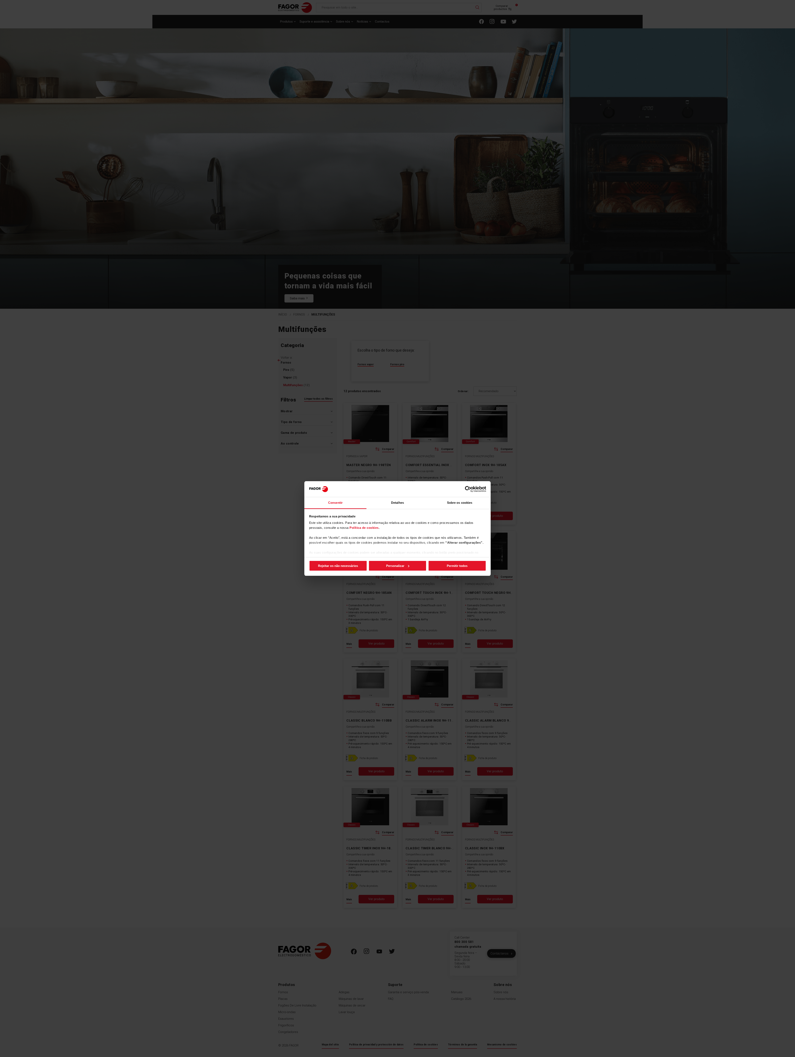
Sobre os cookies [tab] (459, 502)
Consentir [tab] (335, 502)
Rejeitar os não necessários (338, 566)
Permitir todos (457, 566)
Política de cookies (364, 527)
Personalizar (395, 566)
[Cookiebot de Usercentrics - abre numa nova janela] (468, 489)
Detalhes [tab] (397, 502)
